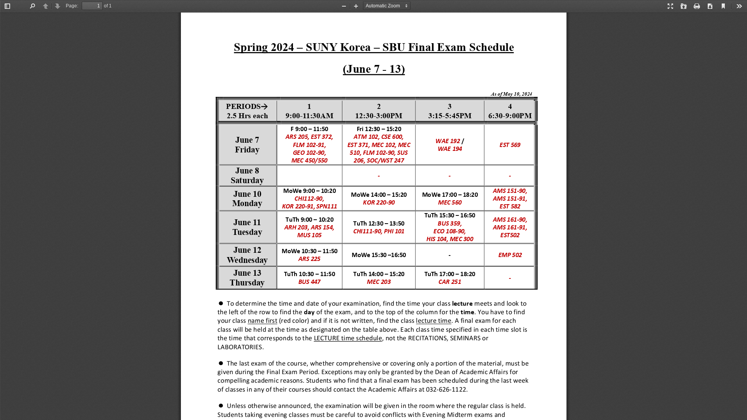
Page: (72, 6)
